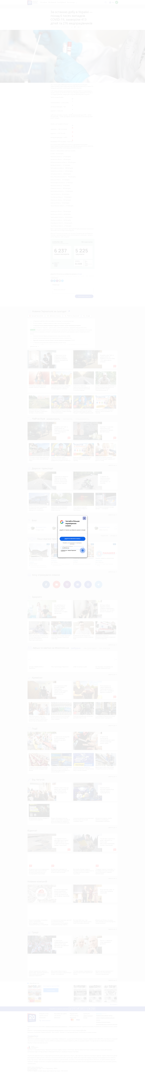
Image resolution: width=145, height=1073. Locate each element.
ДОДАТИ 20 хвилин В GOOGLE (72, 538)
